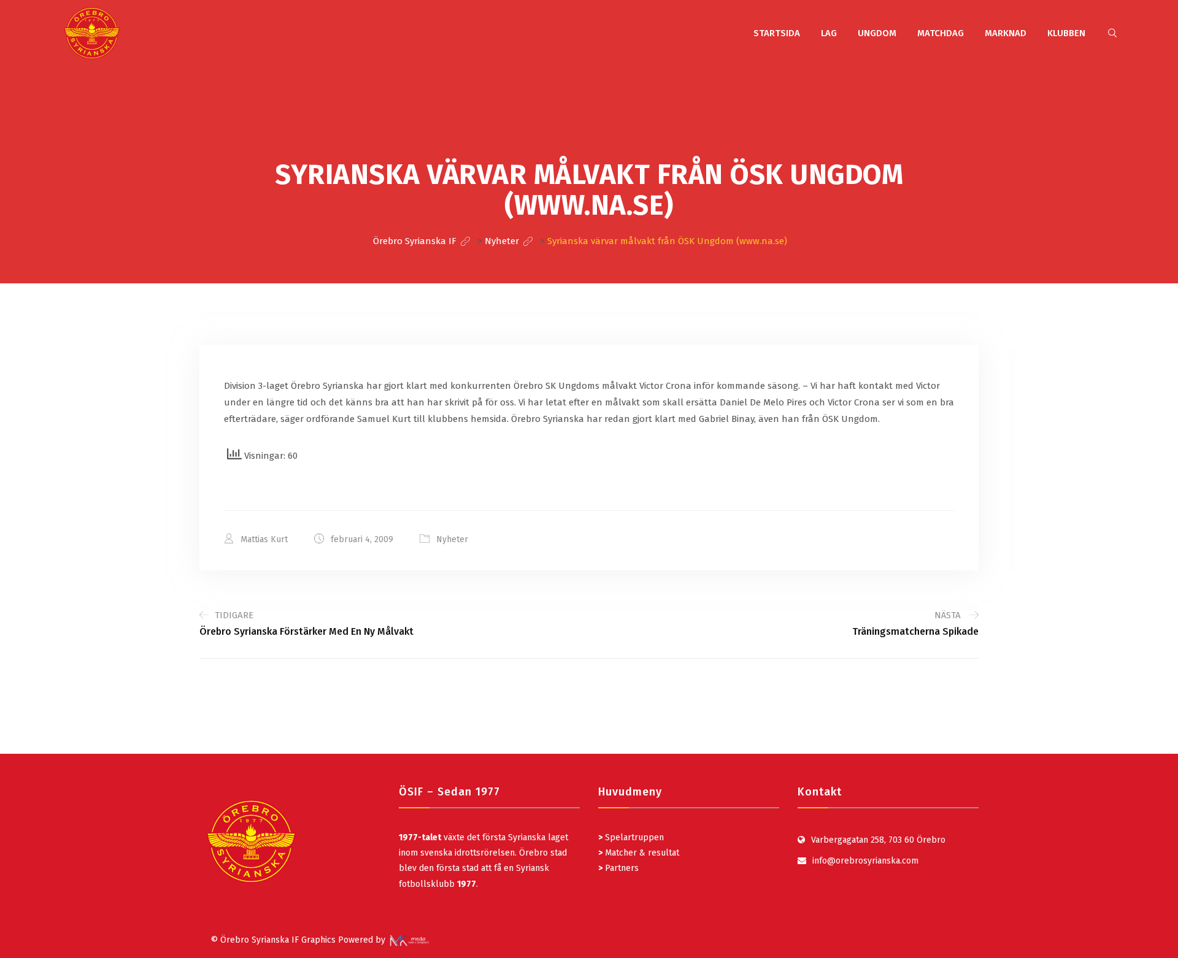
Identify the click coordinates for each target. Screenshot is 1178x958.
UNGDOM (877, 33)
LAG (829, 33)
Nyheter (452, 539)
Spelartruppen (633, 837)
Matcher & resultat (638, 853)
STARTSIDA (776, 33)
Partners (618, 868)
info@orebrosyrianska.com (865, 861)
